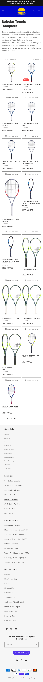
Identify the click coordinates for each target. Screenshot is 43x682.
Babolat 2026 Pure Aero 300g (10, 368)
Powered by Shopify (29, 678)
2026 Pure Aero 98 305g (30, 269)
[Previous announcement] (4, 2)
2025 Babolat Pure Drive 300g (30, 124)
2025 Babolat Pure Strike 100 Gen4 (10, 220)
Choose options (11, 98)
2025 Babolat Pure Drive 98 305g (11, 162)
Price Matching (9, 457)
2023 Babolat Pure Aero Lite (11, 84)
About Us (7, 438)
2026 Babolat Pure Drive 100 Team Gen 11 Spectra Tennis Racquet (10, 261)
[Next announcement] (38, 2)
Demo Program (9, 449)
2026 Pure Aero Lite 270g (10, 318)
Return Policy (8, 453)
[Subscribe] (36, 644)
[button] (3, 11)
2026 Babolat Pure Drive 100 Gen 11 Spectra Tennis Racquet (31, 203)
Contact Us (8, 442)
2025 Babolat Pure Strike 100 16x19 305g (30, 162)
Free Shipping (9, 461)
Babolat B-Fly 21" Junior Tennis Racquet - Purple (10, 407)
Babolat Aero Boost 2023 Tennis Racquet (30, 356)
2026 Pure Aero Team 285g (31, 318)
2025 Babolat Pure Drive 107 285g (10, 124)
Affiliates (7, 465)
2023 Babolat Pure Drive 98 (31, 84)
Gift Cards (7, 446)
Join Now (7, 468)
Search (6, 434)
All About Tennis (18, 678)
